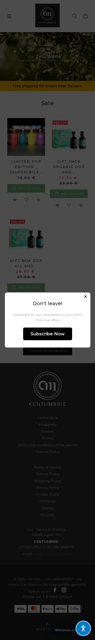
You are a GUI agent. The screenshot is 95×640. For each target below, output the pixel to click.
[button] (83, 628)
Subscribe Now (47, 334)
